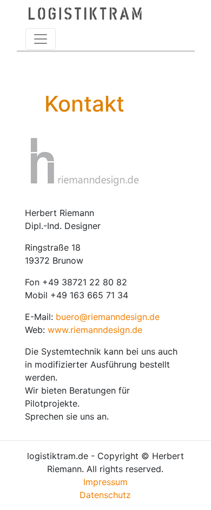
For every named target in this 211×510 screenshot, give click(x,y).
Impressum (105, 481)
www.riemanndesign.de (95, 329)
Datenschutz (105, 494)
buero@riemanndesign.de (108, 316)
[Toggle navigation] (40, 39)
